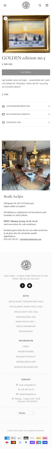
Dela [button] (6, 94)
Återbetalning (26, 352)
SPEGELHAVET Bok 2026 (26, 312)
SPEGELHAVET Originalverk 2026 (26, 301)
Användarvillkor (26, 362)
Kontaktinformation (26, 367)
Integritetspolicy (26, 357)
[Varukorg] (46, 5)
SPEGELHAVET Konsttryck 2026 (26, 307)
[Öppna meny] (5, 5)
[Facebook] (22, 285)
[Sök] (39, 5)
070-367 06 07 (27, 389)
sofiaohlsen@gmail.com (30, 239)
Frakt (26, 346)
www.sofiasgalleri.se (27, 385)
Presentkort (26, 331)
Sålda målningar (26, 326)
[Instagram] (29, 285)
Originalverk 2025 (26, 317)
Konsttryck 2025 (25, 322)
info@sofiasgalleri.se (27, 394)
